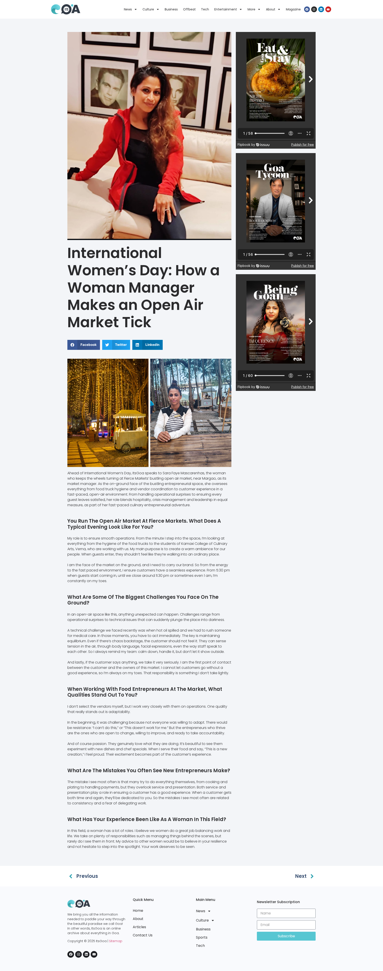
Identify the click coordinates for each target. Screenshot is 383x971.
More (251, 9)
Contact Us (142, 935)
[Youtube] (328, 9)
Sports (201, 937)
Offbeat (189, 9)
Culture (148, 9)
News (128, 9)
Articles (139, 927)
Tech (205, 9)
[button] (83, 345)
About (270, 9)
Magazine (293, 9)
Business (171, 9)
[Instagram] (314, 9)
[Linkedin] (321, 9)
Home (138, 910)
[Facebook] (307, 9)
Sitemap (115, 941)
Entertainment (225, 9)
